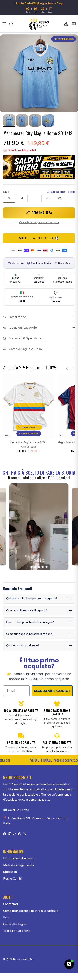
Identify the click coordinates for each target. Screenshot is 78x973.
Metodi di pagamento (18, 865)
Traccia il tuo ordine (16, 931)
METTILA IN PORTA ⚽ (39, 238)
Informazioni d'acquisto (19, 858)
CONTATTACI (18, 810)
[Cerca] (13, 23)
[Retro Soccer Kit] (39, 23)
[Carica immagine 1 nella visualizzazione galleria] (39, 73)
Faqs (6, 917)
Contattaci (10, 904)
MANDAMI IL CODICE (52, 690)
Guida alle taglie (14, 924)
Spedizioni (10, 872)
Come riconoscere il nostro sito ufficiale (30, 911)
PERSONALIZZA (42, 212)
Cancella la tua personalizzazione (39, 222)
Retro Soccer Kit (23, 959)
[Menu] (4, 23)
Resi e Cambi (12, 878)
